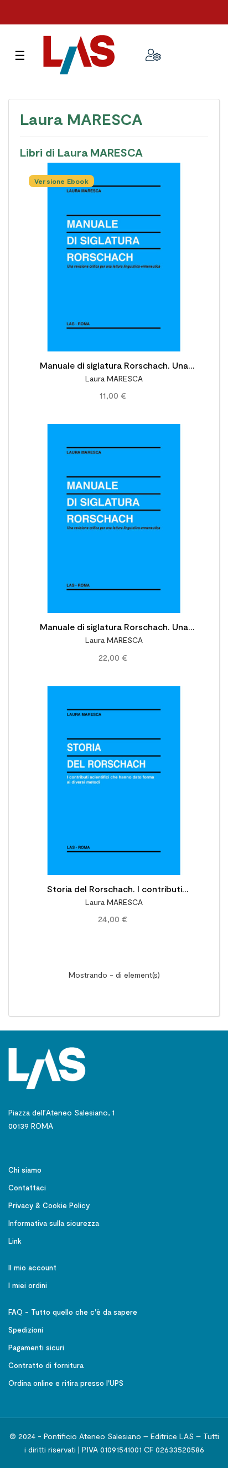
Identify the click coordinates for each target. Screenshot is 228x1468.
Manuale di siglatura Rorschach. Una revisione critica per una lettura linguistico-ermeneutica (114, 367)
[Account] (153, 55)
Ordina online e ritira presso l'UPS (65, 1383)
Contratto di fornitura (46, 1365)
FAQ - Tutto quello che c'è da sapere (72, 1312)
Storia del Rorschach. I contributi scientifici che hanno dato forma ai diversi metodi (114, 890)
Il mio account (32, 1267)
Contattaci (27, 1187)
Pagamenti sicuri (36, 1347)
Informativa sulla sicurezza (53, 1223)
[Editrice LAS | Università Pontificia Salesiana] (47, 1067)
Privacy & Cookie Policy (49, 1205)
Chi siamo (25, 1169)
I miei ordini (27, 1285)
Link (15, 1240)
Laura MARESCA (114, 378)
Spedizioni (25, 1329)
